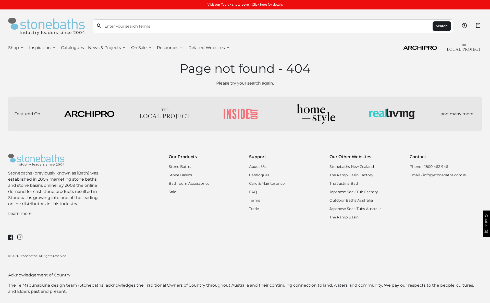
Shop (16, 47)
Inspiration (42, 47)
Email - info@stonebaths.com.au (439, 175)
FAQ (253, 192)
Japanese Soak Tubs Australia (355, 208)
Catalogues (72, 47)
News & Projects (107, 47)
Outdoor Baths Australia (351, 200)
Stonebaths (28, 256)
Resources (170, 47)
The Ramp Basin (344, 217)
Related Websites (209, 47)
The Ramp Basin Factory (351, 175)
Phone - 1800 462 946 (429, 166)
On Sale (141, 47)
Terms (254, 200)
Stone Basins (180, 175)
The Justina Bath (344, 183)
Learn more (20, 213)
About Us (257, 166)
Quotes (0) (486, 223)
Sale (172, 192)
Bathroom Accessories (189, 183)
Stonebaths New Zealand (351, 166)
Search (442, 26)
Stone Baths (180, 166)
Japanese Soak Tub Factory (353, 192)
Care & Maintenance (267, 183)
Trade (254, 208)
